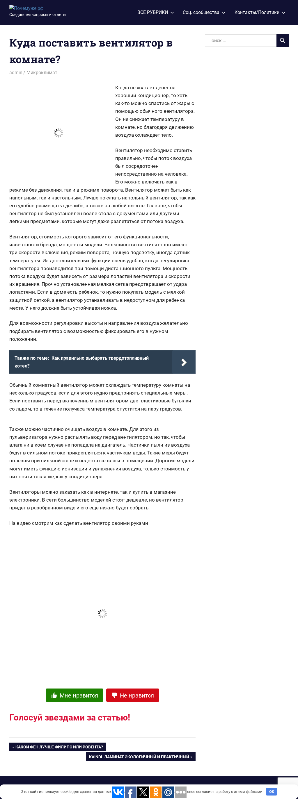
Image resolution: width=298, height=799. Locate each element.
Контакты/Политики (257, 12)
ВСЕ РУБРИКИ (152, 12)
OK (271, 791)
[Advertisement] (248, 145)
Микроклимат (41, 72)
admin (15, 72)
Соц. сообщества (201, 12)
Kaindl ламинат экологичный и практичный (139, 758)
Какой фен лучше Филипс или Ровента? (59, 748)
